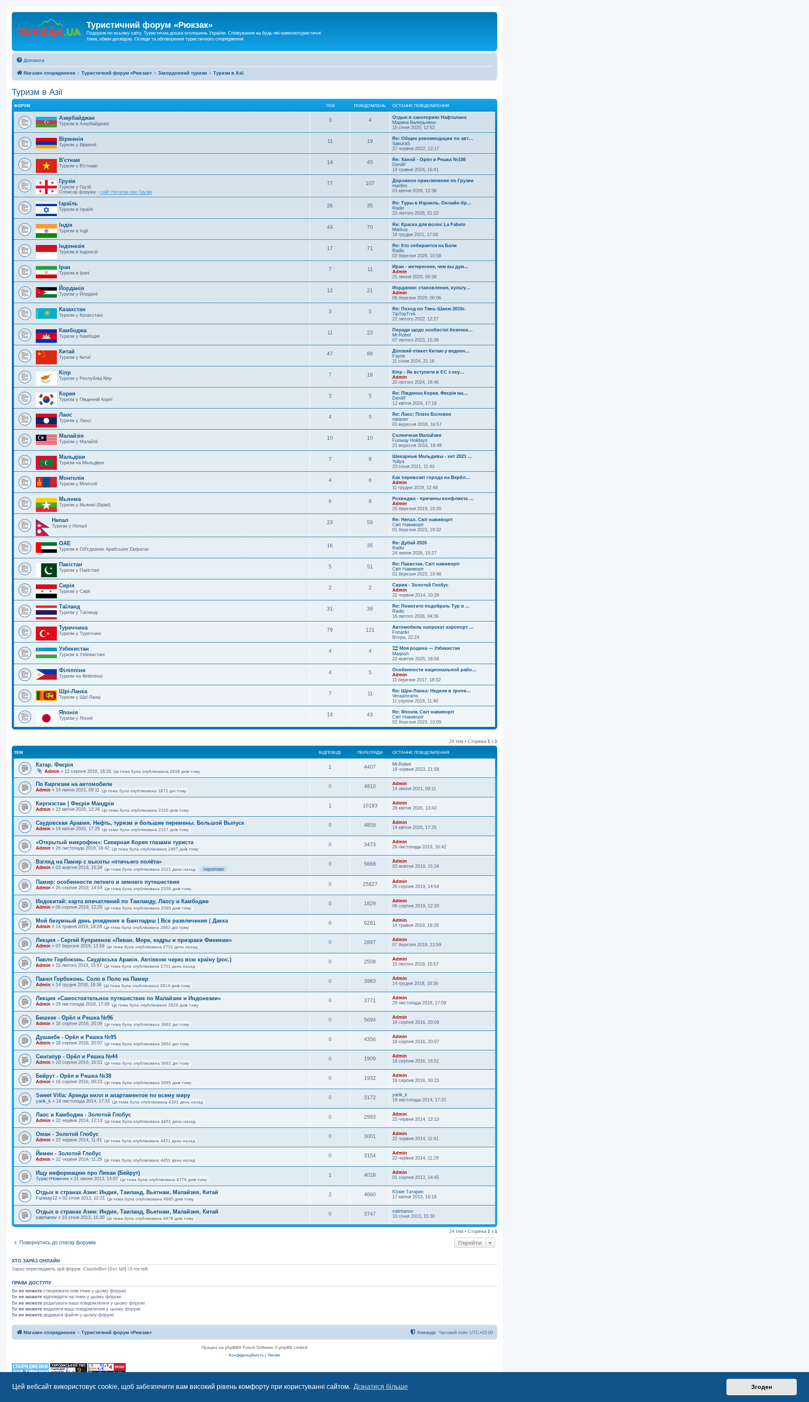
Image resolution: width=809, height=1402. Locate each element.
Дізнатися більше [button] (381, 1386)
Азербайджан (77, 118)
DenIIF (399, 164)
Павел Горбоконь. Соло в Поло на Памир (92, 979)
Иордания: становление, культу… (431, 287)
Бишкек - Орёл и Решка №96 (74, 1017)
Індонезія (72, 246)
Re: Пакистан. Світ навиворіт (426, 563)
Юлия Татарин (407, 1191)
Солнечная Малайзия (416, 435)
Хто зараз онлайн (36, 1260)
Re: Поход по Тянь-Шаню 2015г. (429, 308)
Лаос (65, 415)
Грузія (67, 181)
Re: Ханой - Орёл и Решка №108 (429, 159)
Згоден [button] (761, 1386)
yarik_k (43, 1100)
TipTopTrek (404, 313)
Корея (67, 393)
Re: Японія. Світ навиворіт (423, 711)
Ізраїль (68, 203)
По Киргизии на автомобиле (74, 784)
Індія (65, 225)
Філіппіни (72, 670)
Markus (400, 229)
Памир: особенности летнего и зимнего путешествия (107, 882)
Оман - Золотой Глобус (67, 1134)
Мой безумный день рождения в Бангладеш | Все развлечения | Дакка (132, 921)
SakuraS (401, 143)
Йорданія (71, 288)
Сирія (67, 585)
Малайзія (71, 436)
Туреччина (73, 627)
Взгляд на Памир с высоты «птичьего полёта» (99, 861)
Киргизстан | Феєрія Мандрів (75, 803)
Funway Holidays (410, 440)
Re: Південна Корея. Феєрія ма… (430, 393)
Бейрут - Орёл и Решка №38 (73, 1076)
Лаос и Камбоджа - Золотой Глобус (83, 1114)
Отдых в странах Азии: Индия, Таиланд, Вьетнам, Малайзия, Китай (127, 1192)
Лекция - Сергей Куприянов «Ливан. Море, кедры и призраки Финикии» (134, 940)
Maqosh (400, 653)
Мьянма (70, 499)
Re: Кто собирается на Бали (424, 245)
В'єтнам (69, 160)
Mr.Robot (401, 334)
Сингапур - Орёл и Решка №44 (77, 1056)
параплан (214, 869)
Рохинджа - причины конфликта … (433, 498)
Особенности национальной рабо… (434, 669)
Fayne (398, 355)
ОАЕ (65, 543)
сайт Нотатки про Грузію (126, 191)
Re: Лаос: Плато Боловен (421, 414)
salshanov (46, 1217)
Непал (60, 520)
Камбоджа (72, 330)
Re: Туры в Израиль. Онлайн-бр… (431, 202)
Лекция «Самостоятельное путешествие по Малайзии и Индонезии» (128, 998)
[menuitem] (30, 60)
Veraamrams (405, 695)
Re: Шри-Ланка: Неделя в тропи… (431, 690)
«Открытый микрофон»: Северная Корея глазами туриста (114, 842)
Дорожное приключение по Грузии (433, 180)
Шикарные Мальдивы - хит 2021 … (432, 456)
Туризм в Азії (37, 92)
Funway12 (46, 1197)
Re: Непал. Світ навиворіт (422, 519)
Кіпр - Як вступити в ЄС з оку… (428, 371)
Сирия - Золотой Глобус (420, 584)
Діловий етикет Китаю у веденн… (431, 350)
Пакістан (70, 564)
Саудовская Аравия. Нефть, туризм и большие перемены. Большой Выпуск (140, 823)
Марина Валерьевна (414, 122)
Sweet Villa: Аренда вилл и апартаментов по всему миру (113, 1095)
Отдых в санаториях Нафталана (429, 117)
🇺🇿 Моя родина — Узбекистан (426, 648)
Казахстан (72, 309)
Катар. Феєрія (54, 765)
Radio (398, 207)
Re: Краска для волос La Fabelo (429, 224)
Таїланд (69, 606)
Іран (64, 267)
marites (399, 185)
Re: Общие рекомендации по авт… (432, 138)
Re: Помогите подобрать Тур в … (431, 605)
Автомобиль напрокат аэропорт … (433, 627)
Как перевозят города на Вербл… (431, 477)
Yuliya (398, 461)
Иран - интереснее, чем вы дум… (430, 266)
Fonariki (400, 632)
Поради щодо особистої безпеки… (432, 329)
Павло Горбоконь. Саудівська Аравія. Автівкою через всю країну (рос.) (133, 959)
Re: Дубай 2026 (409, 542)
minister (400, 419)
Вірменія (71, 139)
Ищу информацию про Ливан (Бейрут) (88, 1173)
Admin (399, 271)
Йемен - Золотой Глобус (68, 1153)
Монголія (71, 478)
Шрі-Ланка (73, 691)
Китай (67, 351)
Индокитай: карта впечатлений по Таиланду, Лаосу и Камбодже (122, 901)
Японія (68, 712)
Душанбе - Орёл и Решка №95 (76, 1037)
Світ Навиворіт (408, 524)
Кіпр (65, 372)
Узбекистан (74, 649)
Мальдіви (72, 457)
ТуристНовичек (52, 1178)
